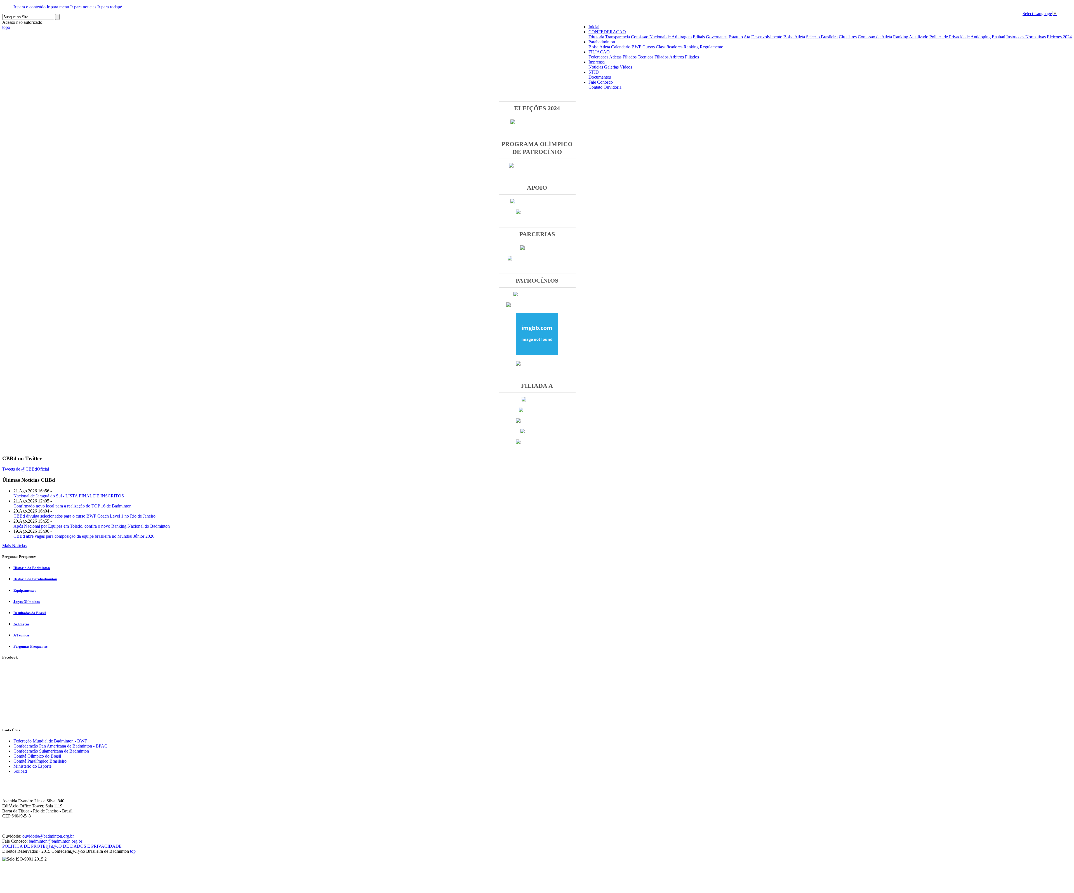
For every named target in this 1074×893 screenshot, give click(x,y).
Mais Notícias (14, 545)
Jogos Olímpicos (26, 602)
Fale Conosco (600, 82)
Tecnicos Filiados (653, 57)
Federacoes (598, 57)
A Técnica (21, 635)
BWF (636, 46)
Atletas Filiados (623, 57)
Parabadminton (601, 41)
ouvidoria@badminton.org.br (48, 836)
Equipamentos (24, 590)
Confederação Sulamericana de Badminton (51, 751)
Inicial (593, 26)
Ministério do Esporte (32, 766)
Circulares (848, 36)
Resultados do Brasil (29, 613)
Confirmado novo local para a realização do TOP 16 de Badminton (72, 506)
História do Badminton (31, 568)
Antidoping (981, 36)
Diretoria (596, 36)
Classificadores (669, 46)
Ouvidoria (612, 87)
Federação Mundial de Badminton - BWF (50, 741)
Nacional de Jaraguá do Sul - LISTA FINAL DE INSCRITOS (68, 496)
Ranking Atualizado (910, 36)
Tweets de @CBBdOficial (25, 469)
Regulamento (711, 46)
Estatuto (736, 36)
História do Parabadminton (35, 579)
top (133, 851)
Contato (595, 87)
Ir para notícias (83, 6)
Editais (699, 36)
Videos (626, 67)
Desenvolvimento (766, 36)
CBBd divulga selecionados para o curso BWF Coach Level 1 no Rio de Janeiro (84, 516)
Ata (747, 36)
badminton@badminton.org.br (55, 841)
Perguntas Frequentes (30, 646)
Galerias (611, 67)
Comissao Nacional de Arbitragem (661, 36)
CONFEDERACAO (607, 31)
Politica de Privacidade (949, 36)
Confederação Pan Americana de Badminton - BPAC (60, 746)
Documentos (599, 77)
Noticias (595, 67)
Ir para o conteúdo (29, 6)
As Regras (21, 624)
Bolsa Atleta (794, 36)
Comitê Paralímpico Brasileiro (40, 761)
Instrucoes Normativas (1026, 36)
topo (6, 27)
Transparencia (617, 36)
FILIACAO (599, 52)
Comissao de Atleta (875, 36)
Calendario (620, 46)
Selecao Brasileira (822, 36)
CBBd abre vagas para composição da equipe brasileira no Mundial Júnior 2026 (83, 536)
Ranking (691, 46)
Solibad (20, 771)
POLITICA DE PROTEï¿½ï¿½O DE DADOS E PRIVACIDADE (62, 846)
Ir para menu (58, 6)
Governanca (716, 36)
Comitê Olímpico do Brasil (37, 756)
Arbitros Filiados (684, 57)
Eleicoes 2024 (1059, 36)
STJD (593, 72)
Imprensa (596, 62)
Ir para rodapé (109, 6)
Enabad (998, 36)
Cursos (648, 46)
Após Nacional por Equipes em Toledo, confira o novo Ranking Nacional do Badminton (91, 526)
